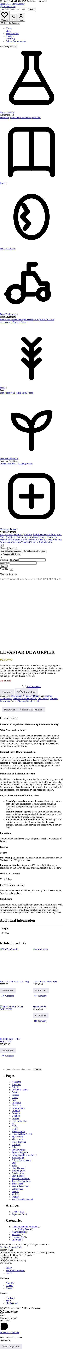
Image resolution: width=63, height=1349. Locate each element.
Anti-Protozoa (39, 534)
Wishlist (15, 1191)
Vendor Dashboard (20, 1186)
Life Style (16, 1239)
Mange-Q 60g (39, 1006)
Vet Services (17, 1189)
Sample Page (18, 1157)
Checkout (16, 1102)
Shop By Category (10, 23)
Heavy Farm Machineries (11, 319)
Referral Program (20, 1152)
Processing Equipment (34, 319)
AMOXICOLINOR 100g (45, 981)
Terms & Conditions (21, 1181)
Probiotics (57, 539)
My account (17, 1136)
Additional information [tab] (31, 709)
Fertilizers (4, 117)
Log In (3, 548)
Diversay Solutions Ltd (28, 701)
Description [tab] (10, 709)
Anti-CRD (18, 534)
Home (9, 28)
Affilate (15, 1087)
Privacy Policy (18, 1149)
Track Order (5, 4)
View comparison (10, 1346)
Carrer (15, 1097)
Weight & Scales (19, 322)
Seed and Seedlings (9, 458)
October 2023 (18, 1211)
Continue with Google (11, 551)
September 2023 (19, 1214)
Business (16, 1234)
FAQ (14, 1123)
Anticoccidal (22, 537)
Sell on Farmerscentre (16, 41)
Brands (15, 1092)
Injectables (17, 539)
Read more (7, 990)
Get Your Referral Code (11, 1247)
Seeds (30, 463)
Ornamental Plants (8, 463)
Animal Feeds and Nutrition (25, 1226)
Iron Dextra (28, 539)
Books (3, 183)
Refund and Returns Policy (24, 1155)
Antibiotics (11, 537)
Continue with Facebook (35, 551)
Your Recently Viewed (22, 1199)
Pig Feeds (15, 393)
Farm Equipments (8, 314)
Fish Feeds (5, 393)
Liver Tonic (39, 539)
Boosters (33, 537)
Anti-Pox (28, 534)
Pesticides (36, 117)
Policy (15, 1147)
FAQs (14, 1126)
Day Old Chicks (7, 248)
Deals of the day (19, 1121)
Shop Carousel (18, 1168)
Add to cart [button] (41, 990)
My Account (11, 1303)
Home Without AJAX (22, 1134)
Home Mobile (18, 1131)
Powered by (9, 1332)
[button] (7, 996)
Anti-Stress (51, 534)
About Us (16, 1082)
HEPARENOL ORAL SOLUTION (10, 1040)
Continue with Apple (10, 554)
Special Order (12, 33)
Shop (8, 31)
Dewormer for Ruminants (25, 698)
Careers (15, 1095)
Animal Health (18, 1232)
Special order (18, 1173)
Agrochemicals (7, 112)
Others (49, 539)
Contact (9, 36)
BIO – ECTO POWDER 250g (14, 981)
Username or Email (9, 560)
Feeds (2, 387)
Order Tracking (19, 1142)
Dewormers (51, 537)
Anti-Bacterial (6, 534)
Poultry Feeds (26, 393)
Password (4, 563)
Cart (14, 1100)
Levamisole (43, 698)
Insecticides (25, 117)
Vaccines (16, 542)
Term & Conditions (21, 1178)
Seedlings (22, 463)
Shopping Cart (18, 1170)
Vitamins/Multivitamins (41, 542)
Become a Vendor (20, 1089)
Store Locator (18, 4)
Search (32, 9)
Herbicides (15, 117)
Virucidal (25, 542)
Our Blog (10, 38)
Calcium (41, 537)
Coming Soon (18, 1108)
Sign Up (12, 548)
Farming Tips (18, 1237)
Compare (16, 1110)
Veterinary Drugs (8, 529)
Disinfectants (6, 539)
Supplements (6, 542)
